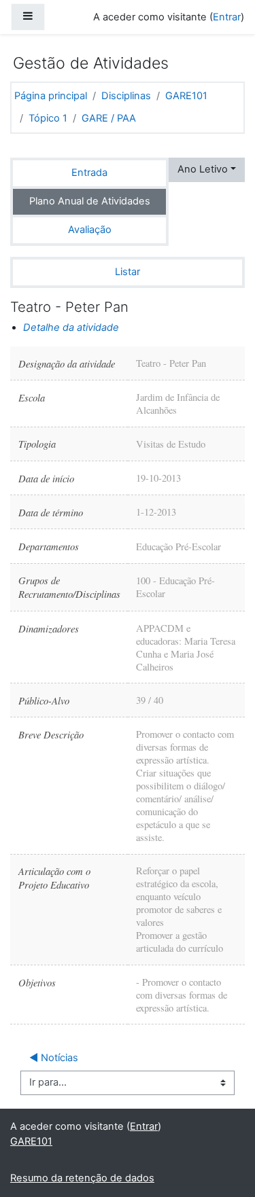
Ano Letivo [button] (202, 169)
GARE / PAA (109, 118)
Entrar (227, 17)
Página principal (50, 96)
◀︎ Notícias (53, 1058)
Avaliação (90, 230)
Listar (127, 272)
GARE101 (186, 96)
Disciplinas (126, 96)
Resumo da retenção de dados (82, 1178)
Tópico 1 (48, 118)
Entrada (89, 172)
